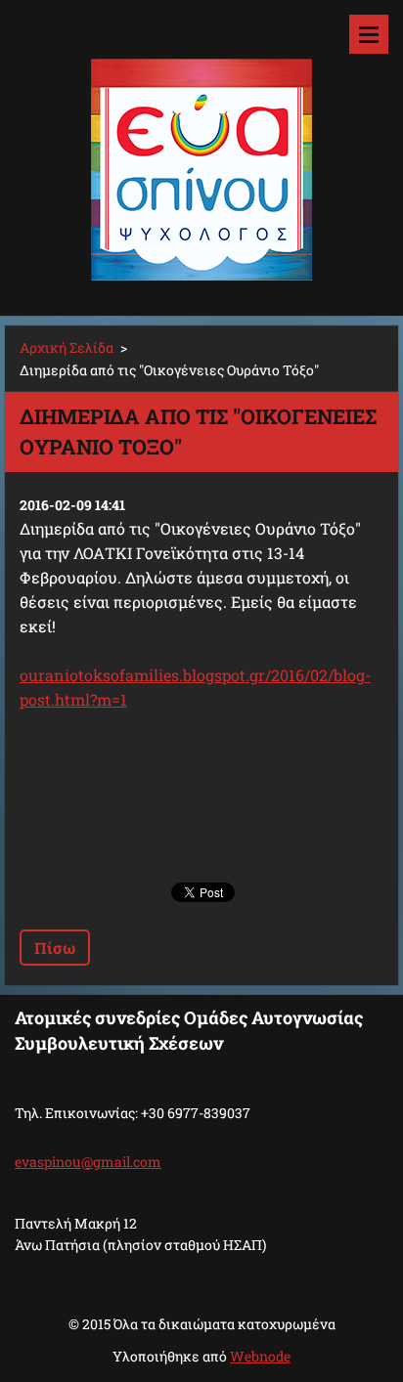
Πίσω (54, 947)
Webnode (260, 1356)
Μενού (368, 34)
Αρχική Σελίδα (66, 347)
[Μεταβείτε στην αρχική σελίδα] (201, 145)
